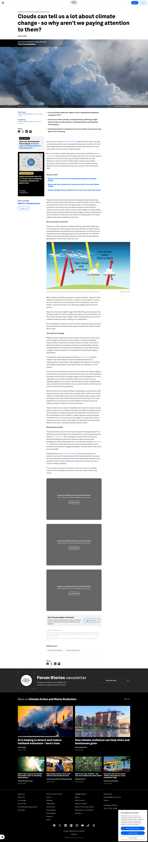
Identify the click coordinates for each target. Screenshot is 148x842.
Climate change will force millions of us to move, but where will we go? (74, 190)
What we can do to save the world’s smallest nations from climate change (72, 179)
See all (127, 699)
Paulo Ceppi (22, 112)
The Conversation (26, 44)
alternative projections (69, 453)
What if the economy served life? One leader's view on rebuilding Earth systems (30, 775)
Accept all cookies (133, 833)
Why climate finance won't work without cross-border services (58, 775)
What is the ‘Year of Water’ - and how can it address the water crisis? (88, 775)
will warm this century (69, 141)
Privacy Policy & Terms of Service (74, 831)
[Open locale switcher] (2, 837)
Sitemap (74, 834)
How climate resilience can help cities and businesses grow (102, 741)
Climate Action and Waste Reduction (33, 12)
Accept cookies (74, 502)
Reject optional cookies (133, 828)
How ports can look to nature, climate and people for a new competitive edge (114, 775)
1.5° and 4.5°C (58, 437)
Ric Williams (22, 120)
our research (84, 357)
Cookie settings (133, 837)
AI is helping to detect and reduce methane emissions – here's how (39, 741)
